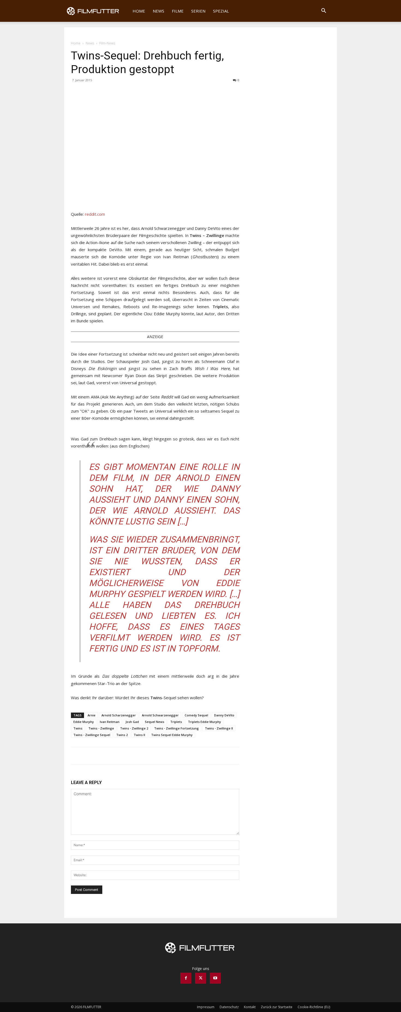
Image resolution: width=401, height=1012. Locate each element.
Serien (198, 11)
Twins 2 (122, 735)
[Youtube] (215, 978)
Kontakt (250, 1007)
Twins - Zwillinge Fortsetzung (176, 728)
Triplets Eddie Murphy (204, 722)
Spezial (221, 11)
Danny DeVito (224, 715)
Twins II (139, 735)
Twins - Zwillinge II (219, 728)
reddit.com (95, 214)
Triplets (176, 722)
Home (139, 11)
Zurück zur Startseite (276, 1007)
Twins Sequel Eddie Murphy (172, 735)
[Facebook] (76, 92)
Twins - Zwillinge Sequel (91, 735)
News (158, 11)
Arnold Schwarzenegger (160, 715)
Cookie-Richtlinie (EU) (314, 1007)
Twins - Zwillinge (101, 728)
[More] (101, 92)
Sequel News (154, 722)
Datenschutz (229, 1007)
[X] (88, 92)
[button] (323, 11)
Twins (77, 728)
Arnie (91, 715)
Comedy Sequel (196, 715)
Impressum (205, 1007)
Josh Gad (132, 722)
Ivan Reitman (109, 722)
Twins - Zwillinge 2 (134, 728)
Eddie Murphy (83, 722)
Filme (178, 11)
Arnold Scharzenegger (118, 715)
